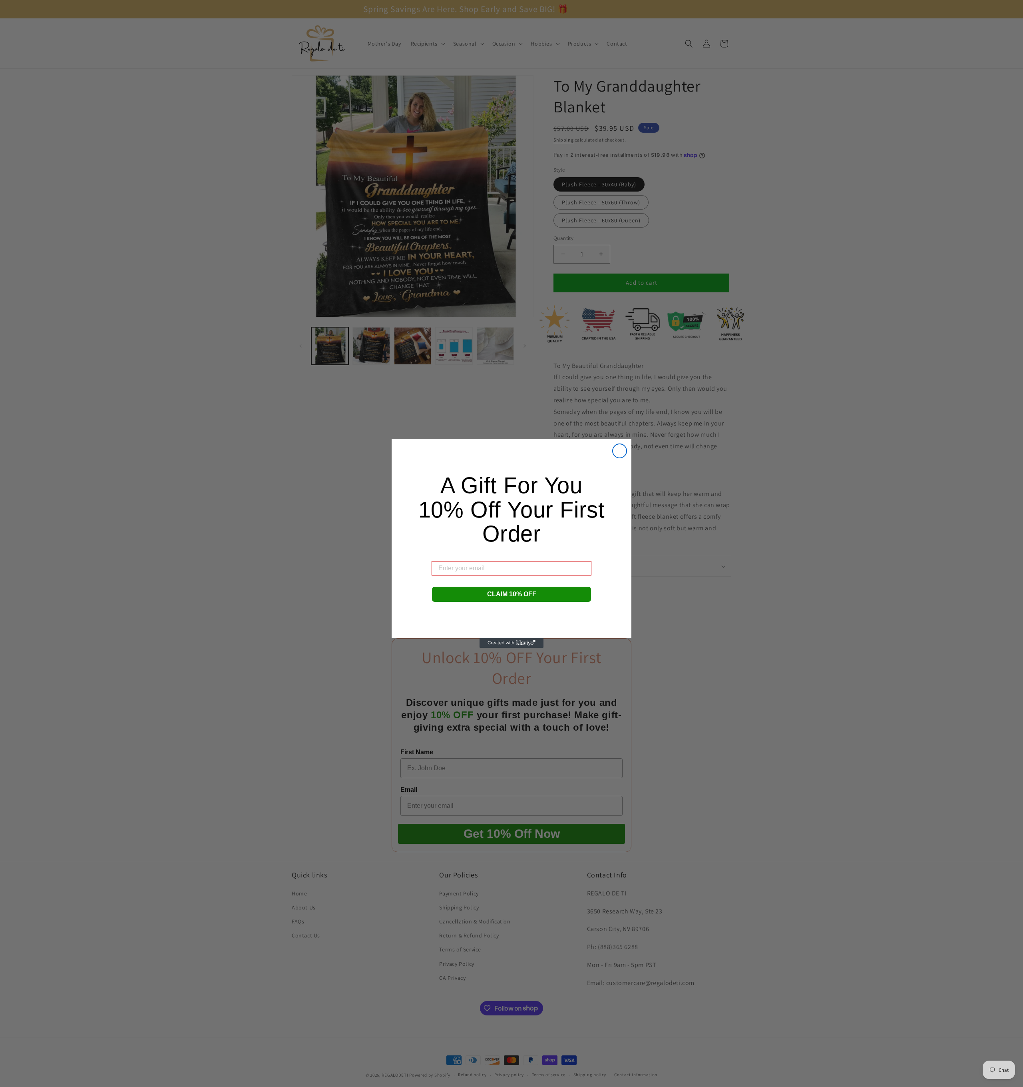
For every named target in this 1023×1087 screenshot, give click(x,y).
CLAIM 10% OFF (511, 594)
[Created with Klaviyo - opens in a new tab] (511, 643)
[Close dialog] (620, 451)
